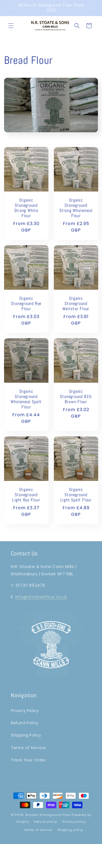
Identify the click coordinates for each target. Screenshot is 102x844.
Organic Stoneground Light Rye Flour (26, 495)
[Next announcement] (92, 8)
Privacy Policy (25, 710)
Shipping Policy (26, 735)
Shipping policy (70, 830)
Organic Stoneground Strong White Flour (26, 208)
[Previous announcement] (10, 8)
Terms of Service (28, 747)
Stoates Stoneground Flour (48, 815)
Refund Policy (25, 723)
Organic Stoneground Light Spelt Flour (75, 495)
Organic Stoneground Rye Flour (26, 303)
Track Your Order (28, 760)
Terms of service (38, 830)
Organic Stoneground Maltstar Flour (76, 303)
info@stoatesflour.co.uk (41, 597)
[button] (11, 26)
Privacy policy (74, 821)
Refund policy (45, 821)
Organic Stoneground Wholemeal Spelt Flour (26, 399)
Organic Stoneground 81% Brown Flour (76, 396)
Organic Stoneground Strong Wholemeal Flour (75, 208)
